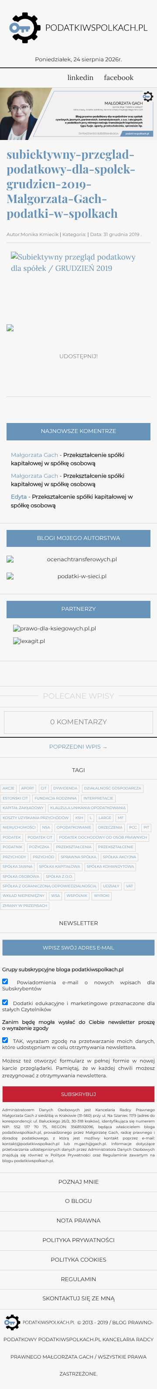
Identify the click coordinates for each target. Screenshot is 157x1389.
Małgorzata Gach (34, 455)
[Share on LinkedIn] (89, 371)
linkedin (80, 77)
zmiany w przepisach (25, 906)
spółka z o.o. (59, 877)
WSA (55, 896)
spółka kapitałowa (59, 867)
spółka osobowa (21, 877)
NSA (46, 828)
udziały (111, 886)
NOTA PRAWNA (78, 1221)
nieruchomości (19, 828)
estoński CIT (15, 798)
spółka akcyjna (119, 857)
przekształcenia (73, 847)
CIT (44, 788)
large (105, 818)
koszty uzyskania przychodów (35, 818)
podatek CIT (39, 838)
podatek (12, 838)
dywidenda (65, 788)
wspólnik (77, 896)
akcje (8, 788)
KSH (79, 818)
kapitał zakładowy (23, 808)
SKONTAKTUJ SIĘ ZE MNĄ (78, 1299)
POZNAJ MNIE (78, 1182)
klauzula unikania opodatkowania (88, 808)
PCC (133, 828)
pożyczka (39, 847)
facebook (118, 77)
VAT (129, 886)
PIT (146, 828)
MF (120, 818)
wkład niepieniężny (23, 896)
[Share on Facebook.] (27, 371)
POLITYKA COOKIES (78, 1260)
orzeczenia (110, 828)
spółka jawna (17, 867)
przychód (43, 857)
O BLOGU (78, 1201)
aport (27, 788)
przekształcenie (115, 847)
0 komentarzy (78, 722)
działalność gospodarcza (112, 788)
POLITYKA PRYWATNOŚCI (78, 1240)
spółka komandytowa (110, 867)
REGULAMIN (78, 1279)
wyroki (101, 896)
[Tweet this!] (48, 371)
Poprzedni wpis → (78, 747)
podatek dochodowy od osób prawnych (103, 838)
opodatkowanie (74, 828)
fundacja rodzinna (55, 798)
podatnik (12, 847)
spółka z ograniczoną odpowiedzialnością (49, 886)
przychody (14, 857)
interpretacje (98, 798)
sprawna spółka (78, 857)
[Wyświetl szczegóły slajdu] (78, 114)
